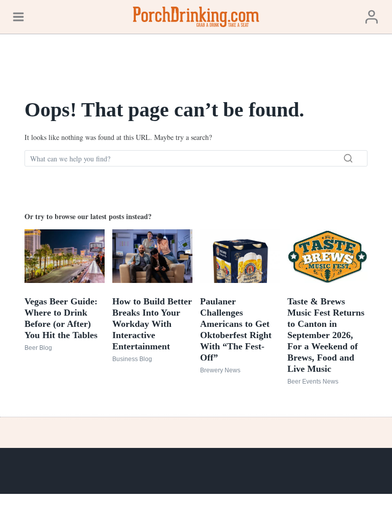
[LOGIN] (371, 17)
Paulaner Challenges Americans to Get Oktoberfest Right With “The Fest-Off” (236, 329)
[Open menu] (18, 17)
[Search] (348, 158)
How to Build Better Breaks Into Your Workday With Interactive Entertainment (152, 323)
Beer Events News (312, 381)
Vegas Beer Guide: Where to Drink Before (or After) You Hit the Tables (60, 318)
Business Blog (132, 359)
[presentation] (64, 256)
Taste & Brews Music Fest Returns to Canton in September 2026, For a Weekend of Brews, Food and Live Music (325, 335)
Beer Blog (38, 347)
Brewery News (220, 370)
